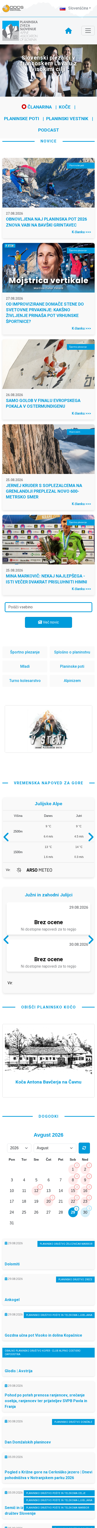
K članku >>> (81, 232)
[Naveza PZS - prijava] (15, 8)
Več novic (50, 622)
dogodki (49, 1152)
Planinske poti (21, 118)
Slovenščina (77, 8)
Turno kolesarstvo (25, 680)
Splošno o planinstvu (72, 652)
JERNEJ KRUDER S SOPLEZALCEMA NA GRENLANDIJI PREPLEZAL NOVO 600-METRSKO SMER (44, 491)
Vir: (8, 870)
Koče (65, 107)
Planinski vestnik (67, 118)
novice (48, 141)
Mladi (25, 666)
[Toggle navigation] (88, 30)
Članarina (39, 107)
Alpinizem (72, 680)
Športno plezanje (25, 652)
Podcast (48, 130)
